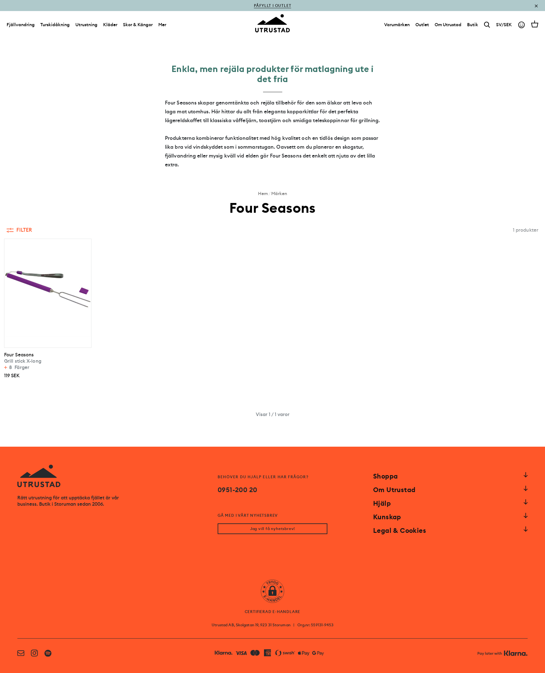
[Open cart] (534, 24)
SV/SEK (504, 24)
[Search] (487, 24)
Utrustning (86, 24)
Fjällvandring (21, 24)
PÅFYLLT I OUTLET (272, 10)
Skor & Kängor (138, 24)
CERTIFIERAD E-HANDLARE (273, 611)
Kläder (110, 24)
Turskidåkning (55, 24)
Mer (162, 24)
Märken (279, 193)
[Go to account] (521, 25)
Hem (263, 193)
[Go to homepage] (272, 23)
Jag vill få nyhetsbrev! (272, 528)
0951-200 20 (237, 489)
